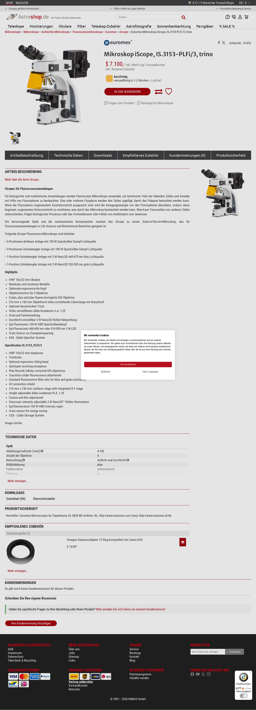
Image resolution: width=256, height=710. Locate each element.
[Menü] (250, 673)
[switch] (243, 696)
